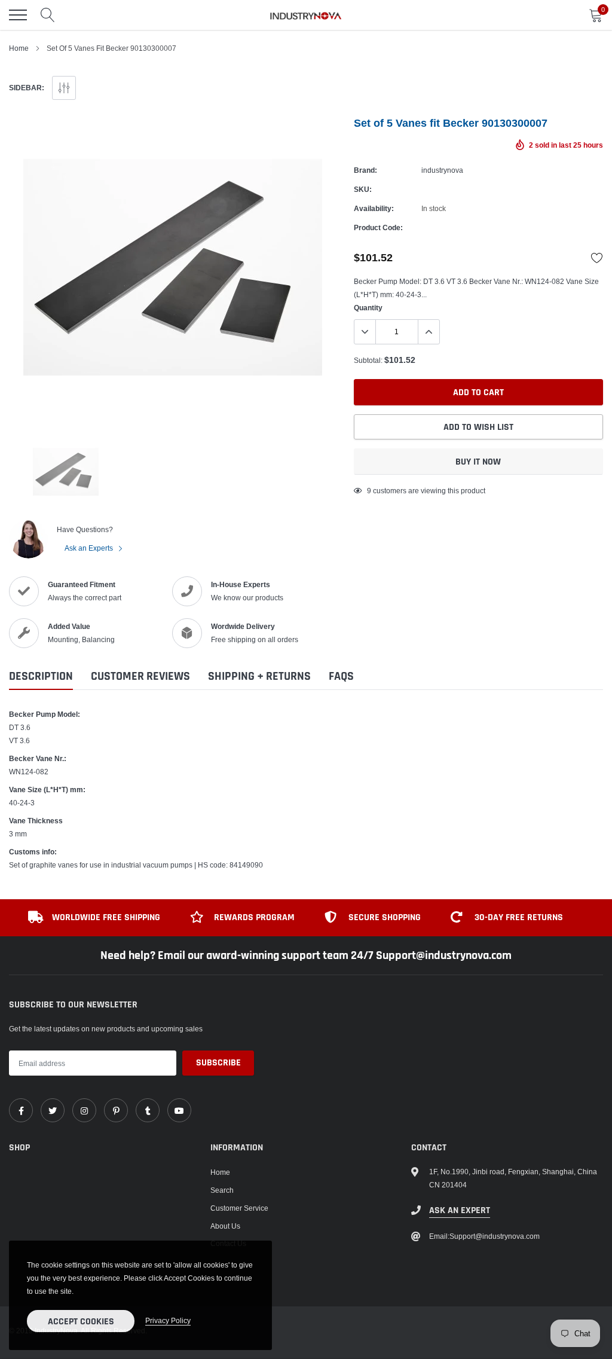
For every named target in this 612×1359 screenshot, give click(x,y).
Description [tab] (41, 676)
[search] (48, 15)
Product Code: (378, 227)
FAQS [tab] (341, 676)
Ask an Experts (90, 547)
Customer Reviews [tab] (140, 676)
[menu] (18, 15)
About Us (225, 1225)
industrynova (442, 170)
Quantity (368, 307)
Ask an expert (459, 1210)
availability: (374, 208)
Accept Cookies (81, 1321)
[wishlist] (597, 258)
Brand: (365, 170)
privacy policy (168, 1320)
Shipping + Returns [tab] (259, 676)
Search (222, 1190)
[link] (21, 1110)
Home (19, 48)
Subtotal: (368, 360)
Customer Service (239, 1208)
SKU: (363, 189)
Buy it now (478, 462)
